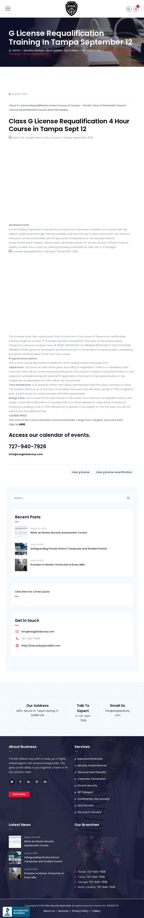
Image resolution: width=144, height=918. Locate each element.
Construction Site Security (93, 799)
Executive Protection (90, 759)
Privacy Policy (80, 911)
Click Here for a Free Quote (32, 591)
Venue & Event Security (91, 772)
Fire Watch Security (89, 812)
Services (63, 911)
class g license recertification (114, 472)
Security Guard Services (92, 765)
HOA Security (85, 805)
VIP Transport (85, 792)
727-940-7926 (27, 446)
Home (15, 50)
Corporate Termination (91, 779)
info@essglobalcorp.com (26, 454)
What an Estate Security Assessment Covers (58, 532)
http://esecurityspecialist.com (40, 645)
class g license (81, 472)
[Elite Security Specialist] (72, 9)
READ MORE (19, 794)
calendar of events (64, 435)
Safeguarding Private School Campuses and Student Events (68, 548)
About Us (49, 911)
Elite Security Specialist (58, 905)
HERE (22, 424)
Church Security (87, 785)
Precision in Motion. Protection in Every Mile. (57, 564)
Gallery (96, 911)
